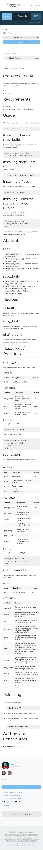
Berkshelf (14, 53)
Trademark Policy (25, 845)
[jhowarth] (4, 774)
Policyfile (6, 53)
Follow (22, 42)
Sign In (37, 5)
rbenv (6, 91)
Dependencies (13, 68)
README (6, 68)
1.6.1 (20, 37)
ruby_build (8, 93)
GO (36, 16)
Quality (22, 68)
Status (33, 845)
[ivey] (10, 774)
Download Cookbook (21, 814)
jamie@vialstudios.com (21, 747)
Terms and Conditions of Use (23, 844)
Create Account (25, 5)
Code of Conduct (10, 844)
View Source (21, 786)
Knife (20, 53)
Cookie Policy (15, 845)
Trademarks (9, 838)
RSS (5, 29)
